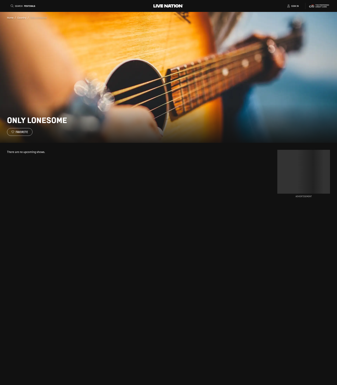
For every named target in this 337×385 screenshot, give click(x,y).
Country (21, 17)
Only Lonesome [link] (38, 17)
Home (10, 17)
